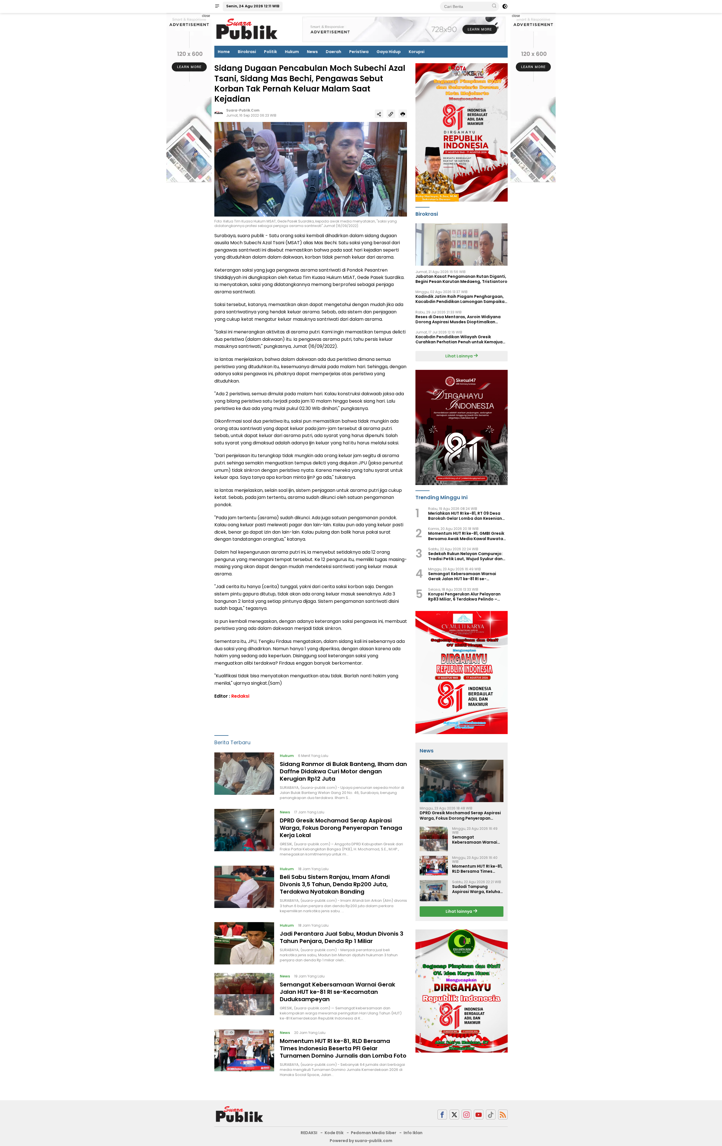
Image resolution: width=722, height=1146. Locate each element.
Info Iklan (413, 1133)
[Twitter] (454, 1114)
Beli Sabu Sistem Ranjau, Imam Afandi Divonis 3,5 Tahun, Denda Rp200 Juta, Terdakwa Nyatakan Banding (335, 884)
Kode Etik (334, 1133)
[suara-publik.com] (239, 1114)
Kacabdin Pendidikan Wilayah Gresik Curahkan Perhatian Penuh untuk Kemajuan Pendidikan (460, 339)
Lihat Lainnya (459, 356)
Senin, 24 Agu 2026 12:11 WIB (252, 6)
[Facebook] (442, 1114)
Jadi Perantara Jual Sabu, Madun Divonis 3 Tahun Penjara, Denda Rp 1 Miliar (341, 937)
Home (224, 51)
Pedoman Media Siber (373, 1133)
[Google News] (491, 1114)
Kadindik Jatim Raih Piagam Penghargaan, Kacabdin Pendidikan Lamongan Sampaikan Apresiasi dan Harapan (461, 299)
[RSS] (503, 1114)
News (312, 51)
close (206, 16)
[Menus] (217, 6)
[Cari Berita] (494, 6)
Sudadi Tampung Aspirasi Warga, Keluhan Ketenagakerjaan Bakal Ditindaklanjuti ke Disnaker (477, 889)
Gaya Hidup (389, 51)
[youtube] (478, 1114)
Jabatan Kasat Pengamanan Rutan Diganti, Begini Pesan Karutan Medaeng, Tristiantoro (461, 279)
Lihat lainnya (459, 911)
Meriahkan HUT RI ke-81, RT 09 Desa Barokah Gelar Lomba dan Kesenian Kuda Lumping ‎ (465, 516)
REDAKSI (309, 1133)
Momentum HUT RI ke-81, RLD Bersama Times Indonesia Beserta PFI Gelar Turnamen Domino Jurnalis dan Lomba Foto (343, 1048)
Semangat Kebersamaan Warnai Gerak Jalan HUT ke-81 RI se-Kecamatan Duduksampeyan (337, 992)
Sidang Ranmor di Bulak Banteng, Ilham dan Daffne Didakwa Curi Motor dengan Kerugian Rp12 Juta (343, 771)
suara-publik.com (242, 110)
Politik (270, 51)
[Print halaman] (403, 114)
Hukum (292, 51)
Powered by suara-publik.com (361, 1140)
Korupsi (416, 51)
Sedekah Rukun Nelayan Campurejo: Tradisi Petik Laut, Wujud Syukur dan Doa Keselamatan (465, 556)
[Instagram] (466, 1114)
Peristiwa (359, 51)
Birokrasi (247, 51)
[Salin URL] (391, 114)
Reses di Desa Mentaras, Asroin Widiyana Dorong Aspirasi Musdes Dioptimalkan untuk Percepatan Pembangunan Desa (458, 319)
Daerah (333, 51)
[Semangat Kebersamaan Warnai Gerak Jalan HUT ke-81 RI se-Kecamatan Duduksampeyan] (244, 997)
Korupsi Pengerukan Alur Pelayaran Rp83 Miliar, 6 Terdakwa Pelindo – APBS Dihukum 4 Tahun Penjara (464, 596)
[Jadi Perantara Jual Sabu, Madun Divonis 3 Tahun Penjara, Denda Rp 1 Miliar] (244, 943)
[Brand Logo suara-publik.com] (247, 29)
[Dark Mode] (505, 6)
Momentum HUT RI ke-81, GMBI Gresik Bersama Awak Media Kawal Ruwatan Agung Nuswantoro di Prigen (467, 536)
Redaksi (240, 696)
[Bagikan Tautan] (379, 114)
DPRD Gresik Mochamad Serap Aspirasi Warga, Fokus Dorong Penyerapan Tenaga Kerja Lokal (341, 828)
